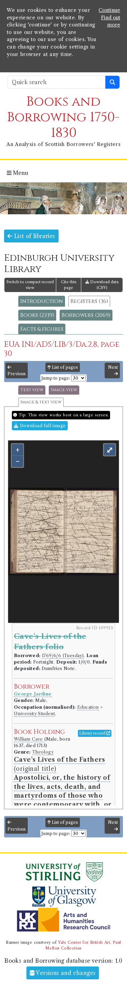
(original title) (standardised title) (62, 795)
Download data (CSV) (104, 284)
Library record (92, 733)
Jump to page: (55, 378)
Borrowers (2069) (86, 315)
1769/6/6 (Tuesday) (63, 655)
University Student (34, 713)
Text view (31, 390)
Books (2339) (37, 315)
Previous (16, 373)
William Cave (29, 739)
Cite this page (69, 284)
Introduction (41, 301)
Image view (64, 390)
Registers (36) (89, 301)
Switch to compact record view (30, 284)
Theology (43, 752)
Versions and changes (65, 973)
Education (88, 707)
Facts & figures (41, 329)
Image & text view (41, 402)
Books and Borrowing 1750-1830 (63, 117)
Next (113, 367)
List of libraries (33, 236)
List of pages (64, 367)
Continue (109, 10)
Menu (20, 173)
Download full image (42, 425)
